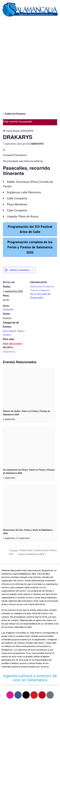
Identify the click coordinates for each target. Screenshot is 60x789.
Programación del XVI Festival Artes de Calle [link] (30, 229)
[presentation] (29, 387)
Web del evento (12, 344)
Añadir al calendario (20, 269)
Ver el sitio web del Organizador (40, 295)
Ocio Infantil (9, 331)
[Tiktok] (50, 695)
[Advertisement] (30, 73)
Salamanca (9, 351)
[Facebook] (18, 695)
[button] (30, 23)
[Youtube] (34, 695)
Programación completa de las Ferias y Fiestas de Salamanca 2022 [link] (30, 247)
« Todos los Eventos (14, 113)
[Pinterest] (42, 695)
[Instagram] (10, 695)
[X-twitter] (26, 695)
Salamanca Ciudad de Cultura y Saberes (42, 288)
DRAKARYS (8, 309)
